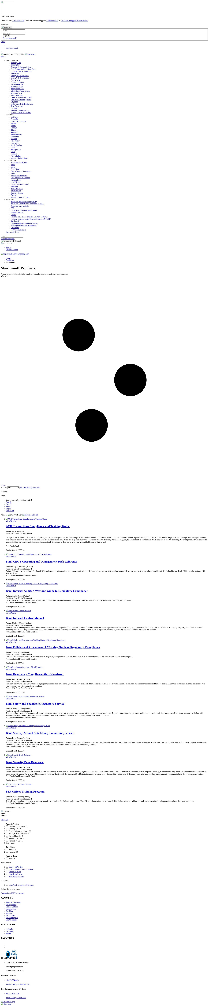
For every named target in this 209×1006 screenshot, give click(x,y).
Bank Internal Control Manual (25, 618)
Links (3, 42)
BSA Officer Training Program (25, 791)
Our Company (11, 920)
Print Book (16, 877)
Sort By (4, 487)
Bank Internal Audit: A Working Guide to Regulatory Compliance (47, 590)
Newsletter (16, 874)
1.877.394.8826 (18, 21)
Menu (3, 56)
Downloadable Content (21, 869)
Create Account (12, 48)
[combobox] (12, 236)
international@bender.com (16, 998)
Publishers (10, 260)
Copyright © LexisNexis (12, 893)
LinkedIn (9, 929)
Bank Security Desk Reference (25, 762)
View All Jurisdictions (19, 158)
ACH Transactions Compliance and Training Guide (38, 526)
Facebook (9, 931)
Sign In (8, 248)
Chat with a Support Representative (74, 21)
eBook (15, 872)
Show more (10, 843)
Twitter (8, 933)
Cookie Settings (12, 907)
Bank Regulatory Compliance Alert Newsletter (35, 674)
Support (9, 913)
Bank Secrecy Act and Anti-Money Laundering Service (40, 733)
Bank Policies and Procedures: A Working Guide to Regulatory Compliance (53, 647)
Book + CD (16, 867)
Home (8, 258)
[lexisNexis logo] (8, 1002)
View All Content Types (20, 197)
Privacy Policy (11, 905)
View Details (11, 521)
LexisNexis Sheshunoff (21, 885)
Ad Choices (10, 915)
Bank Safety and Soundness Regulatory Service (35, 703)
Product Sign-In (12, 918)
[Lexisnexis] (30, 54)
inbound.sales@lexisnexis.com (17, 984)
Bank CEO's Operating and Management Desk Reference (41, 561)
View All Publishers (18, 230)
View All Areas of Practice (21, 113)
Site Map (9, 911)
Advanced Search (8, 239)
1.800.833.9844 (52, 21)
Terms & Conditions (13, 902)
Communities (11, 909)
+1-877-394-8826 (12, 980)
